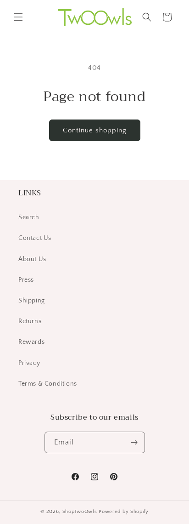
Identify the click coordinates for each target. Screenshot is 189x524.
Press (26, 280)
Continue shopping (95, 130)
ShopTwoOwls (80, 511)
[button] (18, 17)
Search (28, 217)
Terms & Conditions (47, 383)
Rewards (31, 342)
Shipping (31, 300)
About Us (32, 259)
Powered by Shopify (124, 511)
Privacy (29, 363)
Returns (29, 321)
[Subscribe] (134, 442)
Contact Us (34, 238)
